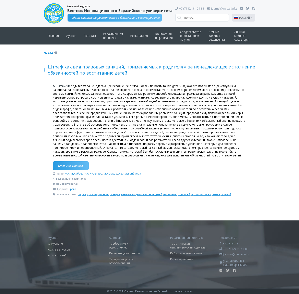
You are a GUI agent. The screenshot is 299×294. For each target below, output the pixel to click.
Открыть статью (71, 166)
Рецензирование (181, 259)
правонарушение (98, 194)
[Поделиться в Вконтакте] (241, 8)
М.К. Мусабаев (74, 173)
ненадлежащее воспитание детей (141, 194)
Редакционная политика (113, 36)
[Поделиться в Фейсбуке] (253, 8)
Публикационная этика (186, 253)
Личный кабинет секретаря (241, 35)
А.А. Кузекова (93, 173)
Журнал (71, 36)
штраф (82, 194)
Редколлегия (139, 36)
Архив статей (57, 255)
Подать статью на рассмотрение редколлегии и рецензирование (115, 18)
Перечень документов (124, 253)
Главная (53, 36)
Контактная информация (164, 36)
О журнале (55, 243)
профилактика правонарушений (211, 194)
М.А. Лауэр (110, 173)
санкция (115, 194)
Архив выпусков (59, 249)
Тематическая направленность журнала (187, 245)
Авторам (90, 36)
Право (72, 189)
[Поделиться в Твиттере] (247, 8)
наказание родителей (176, 194)
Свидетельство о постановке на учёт (190, 35)
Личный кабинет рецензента (217, 35)
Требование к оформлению (118, 245)
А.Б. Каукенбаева (129, 173)
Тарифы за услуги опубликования (121, 261)
